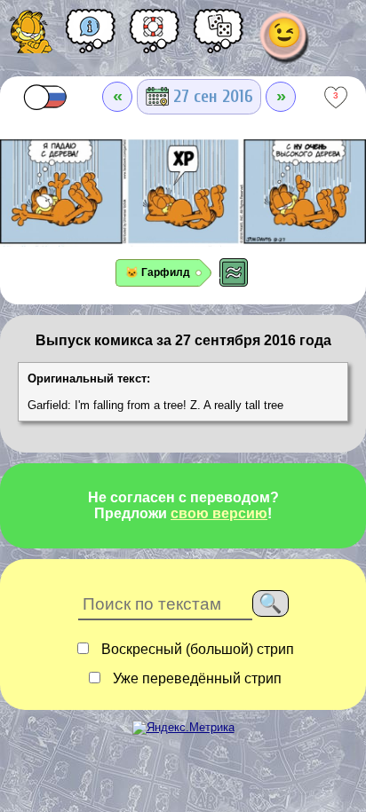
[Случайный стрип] (218, 37)
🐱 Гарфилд (157, 272)
